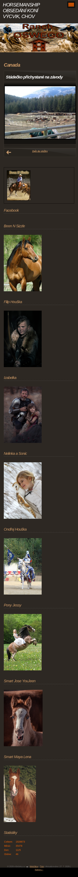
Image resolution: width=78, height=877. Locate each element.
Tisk (42, 866)
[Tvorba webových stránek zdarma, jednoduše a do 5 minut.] (27, 867)
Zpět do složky (40, 151)
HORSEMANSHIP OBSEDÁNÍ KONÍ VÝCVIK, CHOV (21, 10)
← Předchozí (9, 152)
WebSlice (34, 866)
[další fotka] (70, 113)
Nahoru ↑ (39, 870)
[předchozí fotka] (10, 113)
